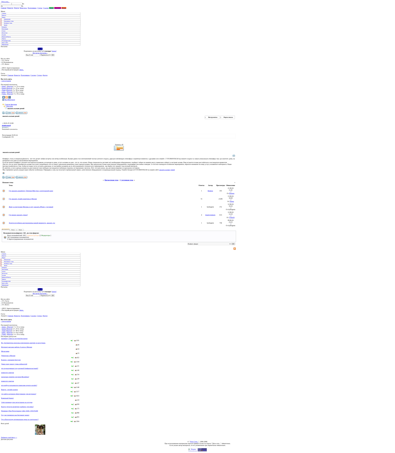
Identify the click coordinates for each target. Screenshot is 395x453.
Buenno (231, 193)
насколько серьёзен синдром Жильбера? (15, 377)
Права (20, 229)
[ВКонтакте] (3, 97)
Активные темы (8, 23)
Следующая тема (126, 180)
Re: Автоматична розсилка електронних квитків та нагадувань (23, 343)
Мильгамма (5, 351)
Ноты (51, 8)
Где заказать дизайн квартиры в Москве (23, 199)
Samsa (4, 88)
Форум (16, 8)
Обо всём (9, 106)
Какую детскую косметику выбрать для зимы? (17, 407)
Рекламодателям (6, 40)
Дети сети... (5, 2)
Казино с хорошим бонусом (11, 360)
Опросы (4, 38)
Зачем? (54, 51)
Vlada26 (232, 217)
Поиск (13, 229)
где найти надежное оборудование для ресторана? (18, 394)
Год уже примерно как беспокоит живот (15, 415)
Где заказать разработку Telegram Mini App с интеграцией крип (31, 191)
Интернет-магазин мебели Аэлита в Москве (16, 347)
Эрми (4, 90)
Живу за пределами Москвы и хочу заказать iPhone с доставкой (31, 207)
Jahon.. (21, 70)
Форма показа (228, 117)
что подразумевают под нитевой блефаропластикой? (19, 368)
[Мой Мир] (9, 97)
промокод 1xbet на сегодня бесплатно (14, 338)
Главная (3, 8)
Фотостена (4, 32)
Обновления (7, 19)
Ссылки (46, 8)
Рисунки (58, 8)
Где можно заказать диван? (18, 215)
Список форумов (11, 104)
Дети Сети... (194, 441)
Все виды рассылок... (40, 53)
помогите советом (7, 373)
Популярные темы (9, 21)
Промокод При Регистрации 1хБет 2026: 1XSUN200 (19, 411)
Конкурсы (23, 8)
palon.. (4, 92)
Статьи (39, 8)
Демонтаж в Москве (8, 356)
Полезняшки (32, 8)
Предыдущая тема (111, 180)
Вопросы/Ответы (6, 36)
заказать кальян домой (167, 170)
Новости (10, 8)
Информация (5, 44)
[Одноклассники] (6, 97)
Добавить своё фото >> (9, 437)
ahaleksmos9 (6, 125)
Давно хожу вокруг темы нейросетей (14, 364)
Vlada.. (4, 94)
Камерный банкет (7, 398)
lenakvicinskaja (210, 215)
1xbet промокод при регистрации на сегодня (16, 402)
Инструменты (212, 117)
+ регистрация (6, 81)
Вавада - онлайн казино (9, 390)
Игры (64, 8)
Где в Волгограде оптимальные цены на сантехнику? (20, 419)
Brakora (210, 191)
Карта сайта (5, 42)
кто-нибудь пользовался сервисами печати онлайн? (19, 385)
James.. (4, 86)
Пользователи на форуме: (8, 229)
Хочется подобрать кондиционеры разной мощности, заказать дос (32, 223)
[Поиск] (1, 6)
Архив (5, 25)
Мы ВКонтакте (9, 100)
